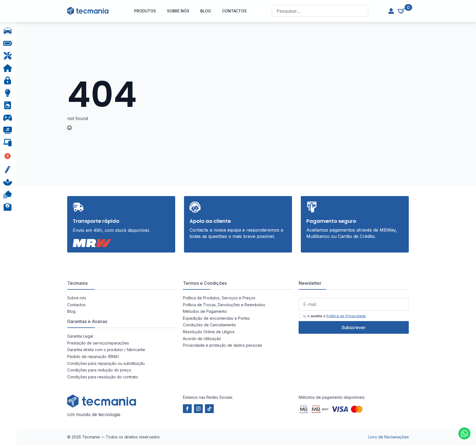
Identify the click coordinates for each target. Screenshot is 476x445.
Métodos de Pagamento (205, 311)
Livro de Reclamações (388, 437)
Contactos (234, 11)
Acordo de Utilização (202, 338)
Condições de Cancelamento (209, 324)
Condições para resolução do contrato (102, 377)
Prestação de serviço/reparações (98, 343)
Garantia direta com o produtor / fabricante (106, 349)
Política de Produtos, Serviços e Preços (219, 297)
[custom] (464, 433)
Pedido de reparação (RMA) (93, 356)
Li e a (335, 316)
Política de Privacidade (346, 316)
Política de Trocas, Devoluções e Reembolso (224, 304)
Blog (205, 11)
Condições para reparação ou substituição (106, 363)
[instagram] (198, 408)
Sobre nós (178, 11)
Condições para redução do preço (99, 370)
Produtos (145, 11)
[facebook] (187, 408)
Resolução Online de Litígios (208, 331)
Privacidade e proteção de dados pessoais (222, 345)
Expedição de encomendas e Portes (216, 318)
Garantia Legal (80, 336)
